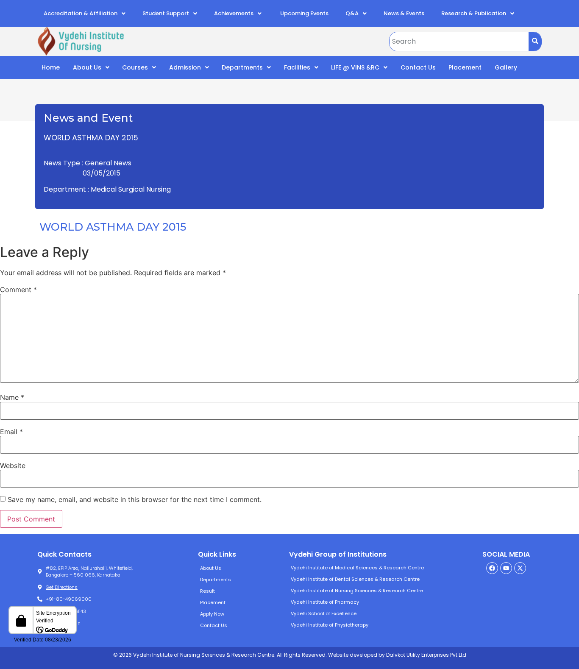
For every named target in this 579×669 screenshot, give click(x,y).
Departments (242, 67)
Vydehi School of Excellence (323, 613)
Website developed (352, 654)
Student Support (165, 13)
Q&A (352, 13)
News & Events (404, 13)
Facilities (297, 67)
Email (11, 431)
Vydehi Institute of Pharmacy (325, 602)
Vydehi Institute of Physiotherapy (329, 625)
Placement (465, 67)
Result (207, 591)
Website (12, 465)
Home (51, 67)
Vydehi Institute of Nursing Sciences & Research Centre (357, 590)
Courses (135, 67)
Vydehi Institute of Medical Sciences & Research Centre (357, 567)
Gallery (506, 67)
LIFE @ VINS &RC (355, 67)
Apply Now (212, 613)
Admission (185, 67)
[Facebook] (492, 568)
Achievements (233, 13)
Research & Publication (473, 13)
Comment (18, 289)
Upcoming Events (303, 13)
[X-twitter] (520, 568)
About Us (87, 67)
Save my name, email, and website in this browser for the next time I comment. (135, 499)
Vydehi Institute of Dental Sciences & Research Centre (355, 579)
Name (12, 397)
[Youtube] (506, 568)
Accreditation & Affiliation (80, 13)
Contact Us (418, 67)
